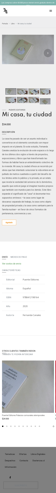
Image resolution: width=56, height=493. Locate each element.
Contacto (24, 461)
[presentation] (8, 53)
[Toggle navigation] (50, 11)
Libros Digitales (38, 454)
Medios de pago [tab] (19, 257)
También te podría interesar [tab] (17, 354)
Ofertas (23, 454)
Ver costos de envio (11, 263)
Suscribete (21, 485)
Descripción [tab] (8, 132)
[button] (3, 426)
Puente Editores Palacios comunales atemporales (23, 415)
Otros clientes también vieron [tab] (18, 351)
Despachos (10, 461)
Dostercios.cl (39, 461)
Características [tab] (11, 270)
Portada (5, 24)
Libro (13, 24)
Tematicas (10, 454)
